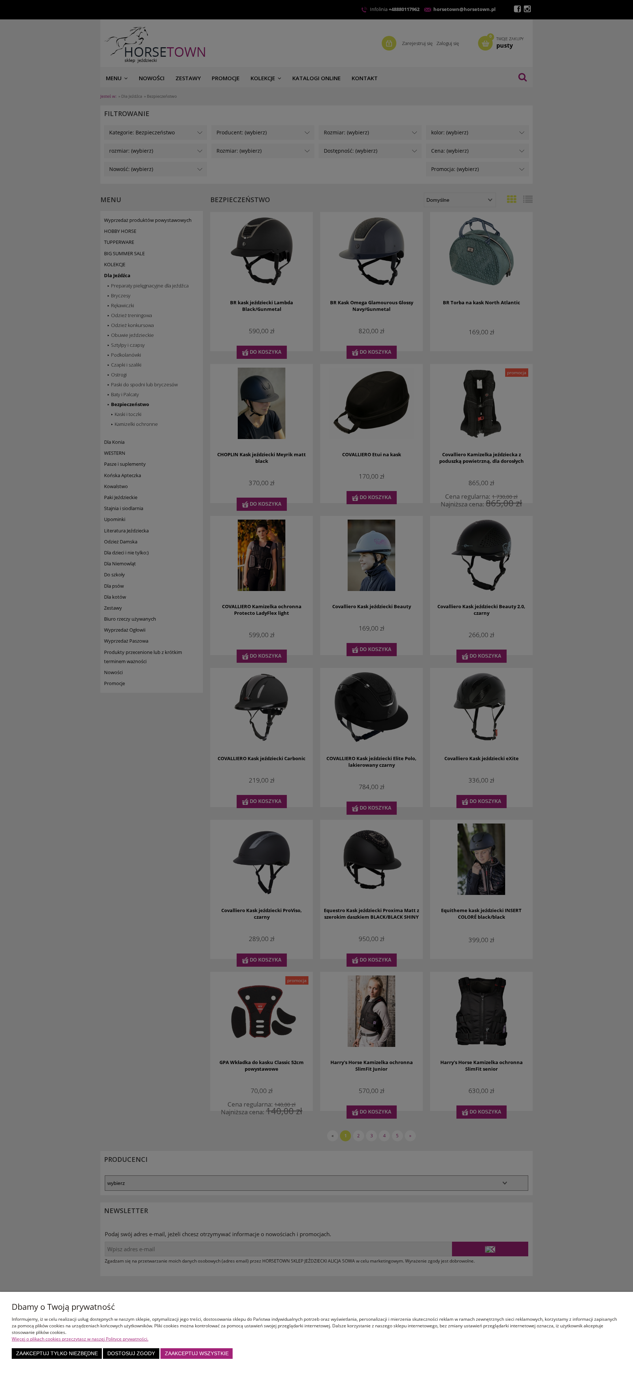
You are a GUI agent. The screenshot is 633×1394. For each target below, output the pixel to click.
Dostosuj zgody (131, 1353)
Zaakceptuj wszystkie (197, 1353)
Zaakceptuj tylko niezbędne (57, 1353)
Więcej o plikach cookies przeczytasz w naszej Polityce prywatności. (80, 1339)
